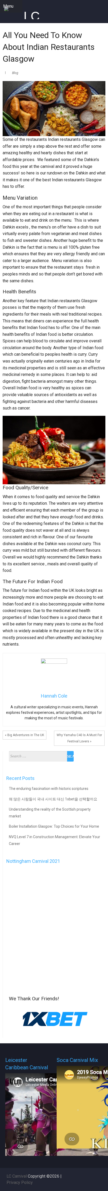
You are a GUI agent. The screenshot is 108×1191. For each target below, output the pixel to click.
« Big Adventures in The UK (24, 735)
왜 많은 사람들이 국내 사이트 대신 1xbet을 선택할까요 (53, 799)
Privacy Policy (20, 1182)
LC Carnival (17, 1176)
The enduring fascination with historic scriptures (48, 788)
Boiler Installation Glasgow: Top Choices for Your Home (54, 826)
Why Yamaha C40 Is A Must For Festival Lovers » (79, 738)
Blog (15, 73)
